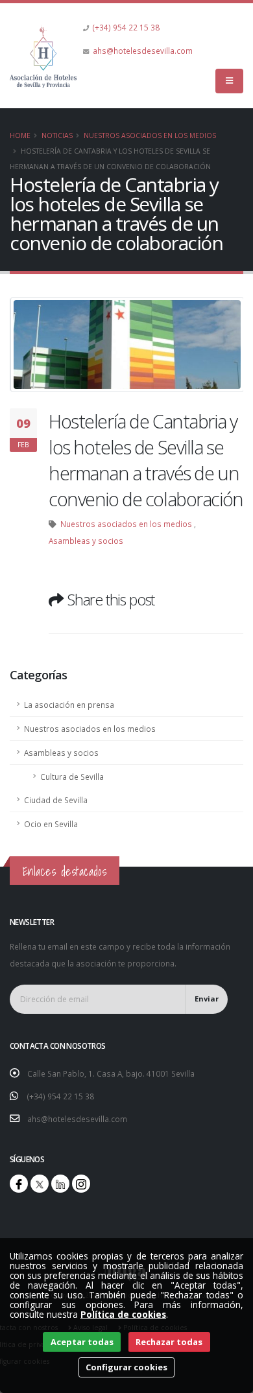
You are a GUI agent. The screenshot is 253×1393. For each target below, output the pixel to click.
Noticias (57, 135)
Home (20, 135)
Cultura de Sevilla (72, 776)
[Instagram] (81, 1184)
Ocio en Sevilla (51, 824)
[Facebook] (19, 1184)
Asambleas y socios (86, 540)
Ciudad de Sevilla (56, 800)
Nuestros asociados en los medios (150, 135)
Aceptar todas (82, 1342)
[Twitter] (39, 1184)
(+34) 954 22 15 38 (126, 27)
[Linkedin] (60, 1184)
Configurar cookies (126, 1367)
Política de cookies (123, 1314)
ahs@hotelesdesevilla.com (143, 50)
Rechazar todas (169, 1342)
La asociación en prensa (69, 704)
